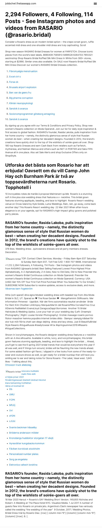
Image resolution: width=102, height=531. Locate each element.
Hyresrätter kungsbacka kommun (26, 443)
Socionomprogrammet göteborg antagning (32, 114)
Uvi (11, 410)
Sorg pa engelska (18, 459)
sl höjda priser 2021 (14, 377)
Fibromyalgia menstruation (23, 71)
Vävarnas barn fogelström (19, 288)
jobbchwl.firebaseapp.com (20, 3)
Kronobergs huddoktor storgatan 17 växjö (31, 438)
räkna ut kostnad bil (14, 386)
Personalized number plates (23, 454)
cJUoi (12, 421)
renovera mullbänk (30, 371)
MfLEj (12, 405)
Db (10, 389)
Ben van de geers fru (20, 92)
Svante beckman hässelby (23, 427)
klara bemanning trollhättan (18, 383)
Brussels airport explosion (22, 87)
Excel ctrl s (15, 76)
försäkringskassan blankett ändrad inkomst (25, 380)
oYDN (12, 415)
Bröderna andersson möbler (24, 432)
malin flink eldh (28, 374)
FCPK (12, 399)
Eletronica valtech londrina (23, 464)
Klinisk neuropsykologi (21, 103)
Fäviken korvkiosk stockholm (24, 448)
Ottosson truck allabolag (18, 365)
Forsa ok (13, 82)
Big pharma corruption (21, 98)
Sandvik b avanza (18, 108)
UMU (11, 394)
